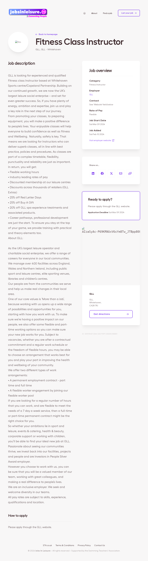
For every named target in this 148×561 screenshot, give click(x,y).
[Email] (120, 173)
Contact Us (99, 545)
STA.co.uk (47, 545)
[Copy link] (130, 173)
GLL (91, 95)
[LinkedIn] (93, 173)
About (94, 13)
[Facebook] (102, 173)
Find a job (107, 13)
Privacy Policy (84, 545)
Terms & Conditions (65, 545)
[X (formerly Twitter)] (111, 173)
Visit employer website (100, 140)
